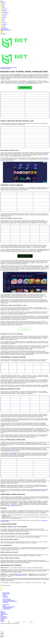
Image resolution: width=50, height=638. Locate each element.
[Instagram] (1, 586)
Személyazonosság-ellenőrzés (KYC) (10, 601)
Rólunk (4, 605)
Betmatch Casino (6, 592)
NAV (10, 450)
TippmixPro (46, 158)
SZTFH (2, 160)
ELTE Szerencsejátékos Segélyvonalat (37, 489)
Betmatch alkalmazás (11, 505)
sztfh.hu (17, 531)
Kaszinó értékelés (6, 593)
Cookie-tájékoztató (6, 608)
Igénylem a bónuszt (25, 256)
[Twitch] (1, 590)
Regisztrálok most (25, 87)
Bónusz (5, 67)
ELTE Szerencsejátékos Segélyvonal (19, 575)
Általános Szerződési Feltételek (9, 606)
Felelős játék (5, 602)
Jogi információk (6, 604)
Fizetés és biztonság (7, 599)
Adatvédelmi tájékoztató (7, 607)
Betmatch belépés (4, 520)
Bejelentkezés (9, 67)
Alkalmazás (15, 67)
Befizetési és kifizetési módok (8, 600)
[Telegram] (1, 588)
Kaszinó (2, 67)
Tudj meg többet (25, 329)
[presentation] (25, 632)
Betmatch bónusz (44, 520)
